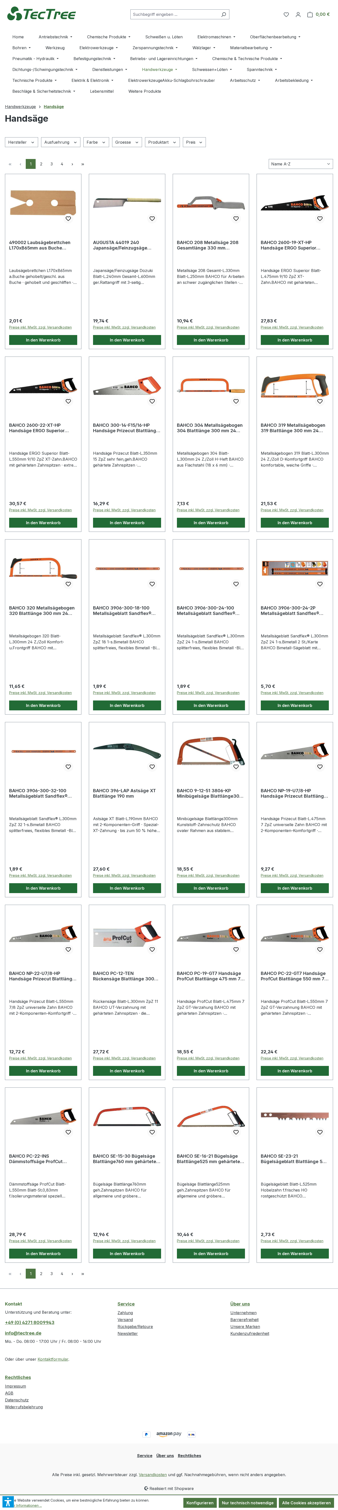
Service (126, 1304)
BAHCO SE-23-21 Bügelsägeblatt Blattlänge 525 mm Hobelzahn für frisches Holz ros (294, 1158)
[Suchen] (223, 14)
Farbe (93, 142)
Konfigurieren (200, 1502)
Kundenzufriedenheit (249, 1333)
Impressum (15, 1386)
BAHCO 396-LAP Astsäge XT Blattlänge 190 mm (124, 793)
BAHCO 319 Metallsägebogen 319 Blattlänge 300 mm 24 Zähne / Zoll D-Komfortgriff (293, 428)
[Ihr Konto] (298, 14)
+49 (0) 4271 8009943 (29, 1322)
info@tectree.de (23, 1333)
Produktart (159, 142)
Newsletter (128, 1333)
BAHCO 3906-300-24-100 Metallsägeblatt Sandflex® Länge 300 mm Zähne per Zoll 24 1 (210, 610)
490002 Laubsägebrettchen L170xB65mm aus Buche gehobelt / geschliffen (40, 245)
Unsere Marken (245, 1326)
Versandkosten (153, 1474)
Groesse (123, 142)
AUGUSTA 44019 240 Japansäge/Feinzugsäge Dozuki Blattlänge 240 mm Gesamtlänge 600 (122, 245)
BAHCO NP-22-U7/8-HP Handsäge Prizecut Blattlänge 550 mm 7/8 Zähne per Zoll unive (42, 976)
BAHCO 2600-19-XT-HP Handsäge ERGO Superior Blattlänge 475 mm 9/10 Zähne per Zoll (294, 245)
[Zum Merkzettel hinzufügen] (68, 219)
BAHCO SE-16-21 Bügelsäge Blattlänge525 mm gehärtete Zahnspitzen (208, 1158)
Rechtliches (18, 1377)
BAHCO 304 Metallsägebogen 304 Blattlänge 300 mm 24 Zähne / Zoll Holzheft (210, 428)
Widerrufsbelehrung (24, 1406)
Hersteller (18, 142)
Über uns (240, 1304)
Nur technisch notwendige (248, 1502)
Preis (191, 142)
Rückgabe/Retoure (135, 1326)
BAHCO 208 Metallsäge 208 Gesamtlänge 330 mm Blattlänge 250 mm (208, 245)
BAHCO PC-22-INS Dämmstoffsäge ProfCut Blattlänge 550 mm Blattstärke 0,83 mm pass (42, 1158)
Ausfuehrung (57, 142)
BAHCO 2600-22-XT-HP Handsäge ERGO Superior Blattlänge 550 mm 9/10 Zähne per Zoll (42, 428)
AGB (9, 1393)
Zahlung (125, 1312)
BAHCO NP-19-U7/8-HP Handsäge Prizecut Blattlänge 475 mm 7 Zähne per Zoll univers (294, 793)
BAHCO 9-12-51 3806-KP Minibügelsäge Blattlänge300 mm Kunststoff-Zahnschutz (209, 793)
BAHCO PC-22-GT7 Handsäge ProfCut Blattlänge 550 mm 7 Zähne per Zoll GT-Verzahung (293, 976)
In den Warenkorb (43, 340)
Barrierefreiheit (244, 1319)
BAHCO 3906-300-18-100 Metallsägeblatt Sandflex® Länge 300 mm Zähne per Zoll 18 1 (126, 610)
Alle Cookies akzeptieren (306, 1502)
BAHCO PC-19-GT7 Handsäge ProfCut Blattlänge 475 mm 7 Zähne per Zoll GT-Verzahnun (209, 976)
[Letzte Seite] (83, 164)
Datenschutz (17, 1399)
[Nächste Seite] (72, 164)
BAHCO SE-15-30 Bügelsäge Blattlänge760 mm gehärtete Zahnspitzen (124, 1158)
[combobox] (174, 14)
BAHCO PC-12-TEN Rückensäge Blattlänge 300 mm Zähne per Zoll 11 (123, 976)
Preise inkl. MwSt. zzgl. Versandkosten (40, 327)
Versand (125, 1319)
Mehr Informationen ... (24, 1505)
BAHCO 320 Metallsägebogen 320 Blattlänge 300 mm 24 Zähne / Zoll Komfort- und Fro (42, 610)
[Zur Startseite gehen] (42, 13)
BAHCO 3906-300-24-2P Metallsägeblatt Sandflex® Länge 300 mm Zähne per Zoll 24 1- (294, 610)
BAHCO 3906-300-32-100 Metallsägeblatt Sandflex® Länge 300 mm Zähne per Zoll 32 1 (42, 793)
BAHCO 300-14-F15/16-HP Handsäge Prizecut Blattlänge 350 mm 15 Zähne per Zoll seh (126, 428)
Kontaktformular (53, 1359)
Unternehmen (243, 1312)
